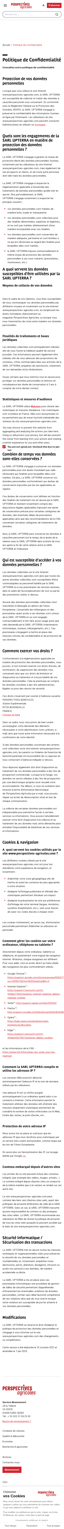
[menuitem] (43, 5)
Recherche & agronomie (14, 1447)
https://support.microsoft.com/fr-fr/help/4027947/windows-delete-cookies (30, 1035)
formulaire (40, 124)
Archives (6, 1457)
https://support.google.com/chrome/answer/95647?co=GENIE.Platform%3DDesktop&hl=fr (35, 979)
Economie (7, 1441)
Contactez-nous (11, 1462)
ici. (24, 1155)
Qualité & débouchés (13, 1436)
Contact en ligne (11, 714)
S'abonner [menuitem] (54, 5)
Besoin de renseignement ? (16, 1421)
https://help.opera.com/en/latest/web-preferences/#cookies (28, 1023)
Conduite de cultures (13, 1431)
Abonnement (12, 1469)
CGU (4, 1482)
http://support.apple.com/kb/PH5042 (36, 1003)
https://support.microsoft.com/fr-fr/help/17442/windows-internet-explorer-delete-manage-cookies (33, 994)
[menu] (5, 5)
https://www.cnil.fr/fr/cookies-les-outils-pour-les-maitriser (29, 1054)
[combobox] (32, 14)
